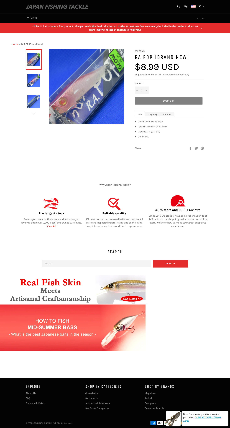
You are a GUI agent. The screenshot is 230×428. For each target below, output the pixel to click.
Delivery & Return (36, 403)
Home (15, 44)
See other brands (154, 408)
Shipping (152, 114)
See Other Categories (97, 408)
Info (140, 114)
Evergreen (150, 403)
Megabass (150, 393)
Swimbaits (91, 398)
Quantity (139, 83)
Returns (167, 114)
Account (200, 18)
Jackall (148, 398)
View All (51, 226)
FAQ (28, 398)
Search (170, 263)
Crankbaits (91, 393)
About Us (31, 393)
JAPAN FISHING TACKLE (43, 423)
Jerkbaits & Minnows (97, 403)
